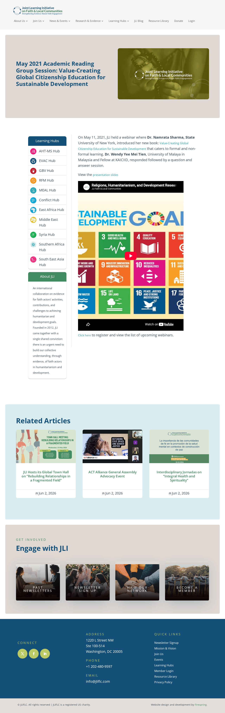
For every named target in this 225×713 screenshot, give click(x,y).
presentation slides (105, 175)
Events (158, 660)
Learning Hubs (164, 665)
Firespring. (201, 704)
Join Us (158, 654)
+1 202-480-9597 (99, 666)
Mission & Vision (165, 648)
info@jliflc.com (98, 681)
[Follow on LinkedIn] (45, 654)
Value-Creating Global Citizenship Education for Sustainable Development (133, 146)
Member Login (163, 671)
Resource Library (165, 676)
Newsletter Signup (166, 643)
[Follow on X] (22, 654)
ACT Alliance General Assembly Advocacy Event (112, 464)
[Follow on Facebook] (34, 654)
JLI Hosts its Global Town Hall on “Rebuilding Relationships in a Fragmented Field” (46, 464)
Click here (84, 335)
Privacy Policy (163, 682)
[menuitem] (20, 20)
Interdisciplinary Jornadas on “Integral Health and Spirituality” (179, 464)
